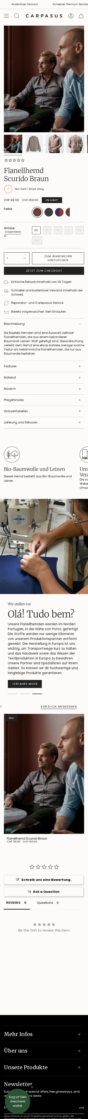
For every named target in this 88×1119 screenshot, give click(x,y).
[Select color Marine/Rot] (59, 215)
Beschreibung (14, 324)
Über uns (15, 1050)
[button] (17, 1101)
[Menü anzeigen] (6, 15)
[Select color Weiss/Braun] (70, 215)
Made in (10, 389)
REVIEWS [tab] (13, 902)
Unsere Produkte (26, 1067)
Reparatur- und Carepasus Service (37, 303)
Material (10, 378)
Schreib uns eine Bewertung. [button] (46, 879)
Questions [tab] (45, 902)
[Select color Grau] (48, 215)
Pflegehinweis (14, 400)
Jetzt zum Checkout (44, 271)
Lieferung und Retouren (21, 422)
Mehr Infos (18, 1034)
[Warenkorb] (81, 15)
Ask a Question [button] (46, 891)
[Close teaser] (32, 1087)
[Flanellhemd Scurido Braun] (44, 774)
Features (10, 366)
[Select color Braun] (37, 216)
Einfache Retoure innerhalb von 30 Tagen (41, 282)
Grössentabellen (16, 411)
